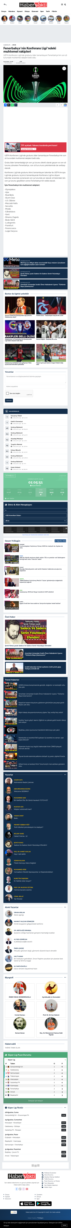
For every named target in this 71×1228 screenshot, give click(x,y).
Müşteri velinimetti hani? (23, 809)
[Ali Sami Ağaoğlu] (8, 967)
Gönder (9, 400)
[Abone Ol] (65, 105)
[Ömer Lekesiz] (8, 949)
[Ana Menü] (62, 5)
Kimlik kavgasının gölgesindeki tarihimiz (28, 924)
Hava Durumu (48, 1175)
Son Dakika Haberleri (51, 1185)
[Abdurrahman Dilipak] (8, 790)
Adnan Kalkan (19, 860)
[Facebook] (16, 1188)
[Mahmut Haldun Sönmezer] (8, 923)
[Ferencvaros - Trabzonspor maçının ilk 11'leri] (51, 305)
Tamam (64, 1225)
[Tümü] (65, 775)
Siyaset (19, 11)
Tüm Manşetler (49, 1183)
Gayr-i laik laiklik (20, 854)
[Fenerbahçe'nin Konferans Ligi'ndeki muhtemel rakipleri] (35, 84)
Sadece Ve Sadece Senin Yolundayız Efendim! (30, 845)
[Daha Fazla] (15, 105)
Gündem (11, 11)
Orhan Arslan (19, 912)
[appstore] (27, 1203)
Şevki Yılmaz (18, 842)
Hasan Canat (19, 816)
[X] (20, 1188)
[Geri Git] (5, 4)
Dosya (3, 11)
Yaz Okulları (18, 899)
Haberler (6, 45)
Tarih (48, 11)
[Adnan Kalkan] (8, 862)
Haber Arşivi (48, 1187)
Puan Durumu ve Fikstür (52, 1181)
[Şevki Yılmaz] (8, 844)
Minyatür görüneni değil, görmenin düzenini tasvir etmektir (35, 951)
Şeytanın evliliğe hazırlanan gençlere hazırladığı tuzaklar (34, 933)
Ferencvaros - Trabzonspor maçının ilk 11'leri (49, 315)
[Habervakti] (33, 4)
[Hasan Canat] (8, 817)
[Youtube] (26, 1188)
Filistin (54, 11)
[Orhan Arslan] (8, 914)
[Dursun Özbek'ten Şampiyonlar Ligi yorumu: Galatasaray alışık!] (20, 305)
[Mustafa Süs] (8, 808)
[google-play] (44, 1203)
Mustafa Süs (18, 807)
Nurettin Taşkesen (21, 878)
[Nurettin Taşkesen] (8, 879)
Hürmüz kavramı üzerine (23, 890)
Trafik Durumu (48, 1179)
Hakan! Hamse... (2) (20, 836)
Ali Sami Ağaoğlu (20, 966)
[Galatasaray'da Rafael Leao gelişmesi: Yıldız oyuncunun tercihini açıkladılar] (20, 353)
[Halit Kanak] (8, 958)
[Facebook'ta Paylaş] (5, 105)
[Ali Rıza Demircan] (8, 940)
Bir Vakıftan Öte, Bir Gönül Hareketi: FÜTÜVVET (31, 800)
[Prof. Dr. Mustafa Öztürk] (8, 888)
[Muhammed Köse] (8, 871)
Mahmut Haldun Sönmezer (24, 921)
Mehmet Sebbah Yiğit (21, 825)
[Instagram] (23, 1188)
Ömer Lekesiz (19, 948)
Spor (42, 11)
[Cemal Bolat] (8, 897)
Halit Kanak (18, 956)
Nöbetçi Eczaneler (50, 1173)
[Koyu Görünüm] (65, 5)
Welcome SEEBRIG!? (21, 791)
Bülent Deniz (19, 833)
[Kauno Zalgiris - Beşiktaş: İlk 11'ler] (51, 329)
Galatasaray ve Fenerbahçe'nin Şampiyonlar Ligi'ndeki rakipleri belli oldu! (18, 340)
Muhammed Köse (20, 869)
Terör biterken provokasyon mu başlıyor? (28, 827)
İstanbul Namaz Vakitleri (52, 1177)
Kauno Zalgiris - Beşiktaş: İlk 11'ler (46, 339)
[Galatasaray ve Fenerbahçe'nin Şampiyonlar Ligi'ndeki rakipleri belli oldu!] (20, 329)
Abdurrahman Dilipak (22, 789)
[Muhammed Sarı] (8, 799)
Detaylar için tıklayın (35, 1101)
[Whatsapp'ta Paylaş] (12, 105)
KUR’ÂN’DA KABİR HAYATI (23, 942)
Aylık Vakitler (10, 498)
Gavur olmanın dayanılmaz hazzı (25, 969)
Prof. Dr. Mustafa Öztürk (23, 887)
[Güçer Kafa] (8, 781)
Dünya (27, 11)
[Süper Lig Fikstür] (65, 1108)
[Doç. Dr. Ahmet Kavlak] (8, 853)
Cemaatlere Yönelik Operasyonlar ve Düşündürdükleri (33, 872)
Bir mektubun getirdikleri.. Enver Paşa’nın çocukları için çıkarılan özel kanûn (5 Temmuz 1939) (38, 960)
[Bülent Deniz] (8, 835)
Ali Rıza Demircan (20, 939)
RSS (14, 1212)
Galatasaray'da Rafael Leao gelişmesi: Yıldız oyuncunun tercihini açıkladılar (18, 363)
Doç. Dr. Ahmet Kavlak (22, 851)
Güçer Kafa (18, 780)
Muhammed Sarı (20, 798)
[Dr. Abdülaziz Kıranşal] (8, 931)
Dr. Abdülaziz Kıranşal (22, 930)
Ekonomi (35, 11)
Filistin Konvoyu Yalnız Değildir (25, 863)
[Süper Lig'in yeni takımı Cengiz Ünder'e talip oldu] (51, 353)
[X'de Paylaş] (8, 105)
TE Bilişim (40, 1218)
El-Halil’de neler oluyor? (22, 881)
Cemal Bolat (18, 896)
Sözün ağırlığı (19, 915)
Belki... (16, 818)
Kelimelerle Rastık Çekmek (24, 782)
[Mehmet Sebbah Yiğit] (8, 826)
